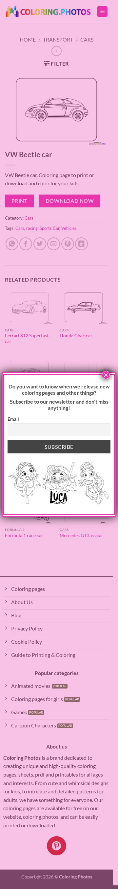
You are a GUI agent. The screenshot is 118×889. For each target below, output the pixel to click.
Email (13, 419)
